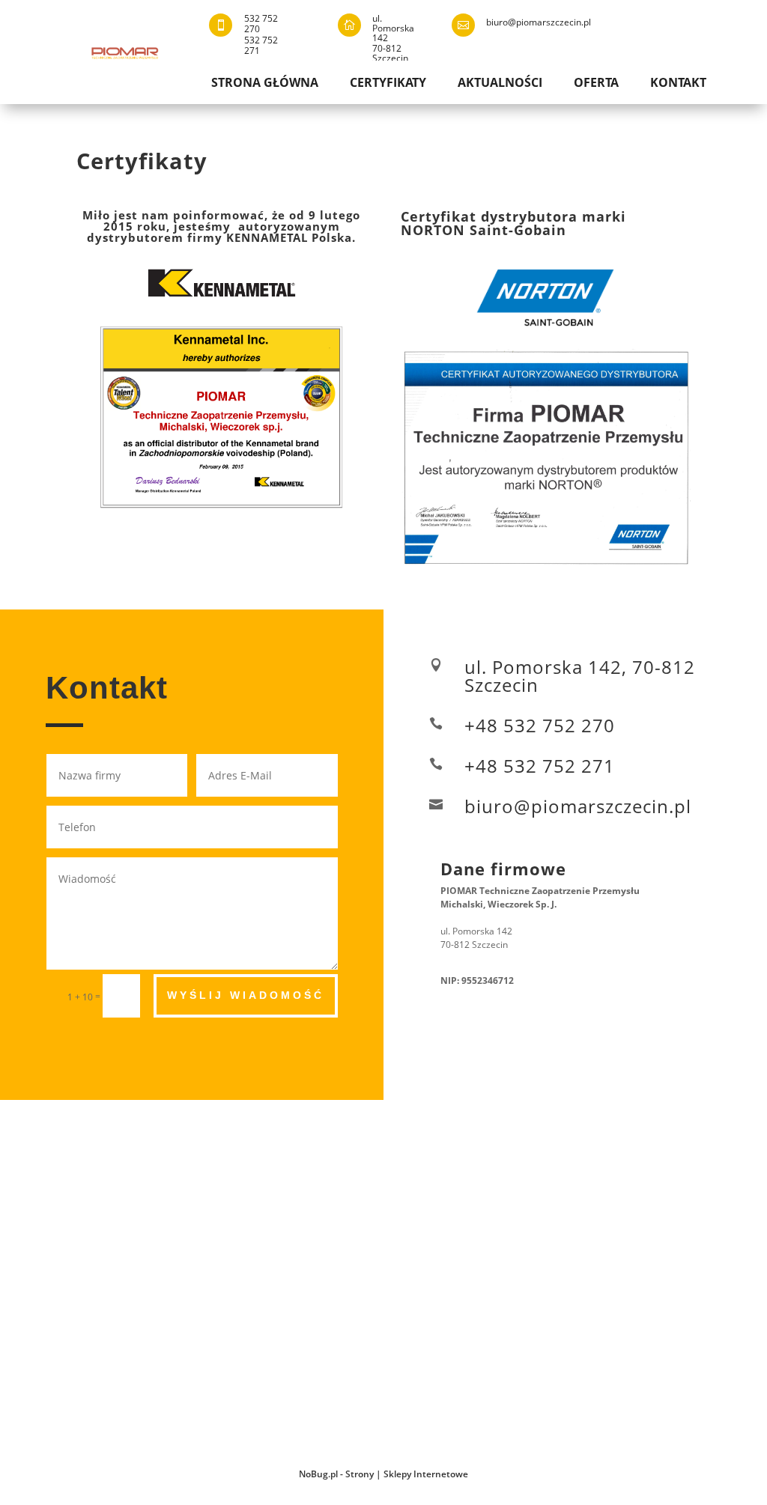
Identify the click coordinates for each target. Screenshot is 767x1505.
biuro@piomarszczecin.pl (538, 22)
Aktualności (500, 84)
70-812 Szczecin (390, 53)
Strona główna (264, 84)
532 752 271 (261, 45)
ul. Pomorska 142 (393, 28)
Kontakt (678, 84)
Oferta (596, 84)
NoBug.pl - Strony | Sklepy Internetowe (383, 1474)
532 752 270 (261, 23)
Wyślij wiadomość (245, 995)
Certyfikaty (388, 84)
